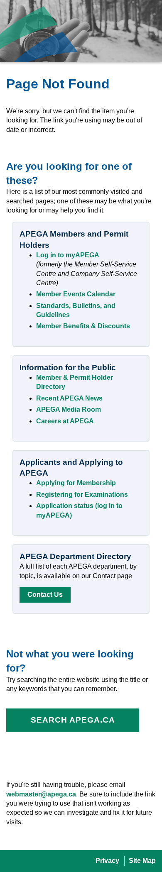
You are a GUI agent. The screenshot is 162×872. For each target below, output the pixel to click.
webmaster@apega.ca (41, 794)
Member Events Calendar (75, 294)
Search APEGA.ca (73, 720)
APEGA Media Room (68, 409)
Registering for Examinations (82, 494)
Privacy (107, 860)
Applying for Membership (76, 482)
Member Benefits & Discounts (83, 326)
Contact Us (45, 594)
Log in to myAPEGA (67, 255)
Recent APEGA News (69, 398)
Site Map (142, 860)
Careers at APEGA (65, 421)
